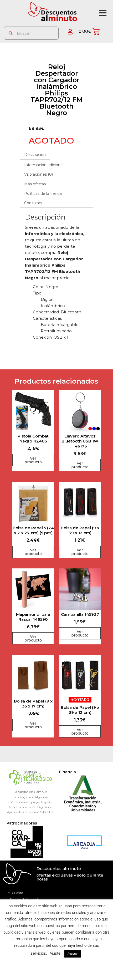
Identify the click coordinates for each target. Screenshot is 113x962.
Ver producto (33, 460)
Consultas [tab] (33, 203)
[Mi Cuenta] (66, 31)
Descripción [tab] (35, 154)
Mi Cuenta (15, 893)
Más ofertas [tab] (35, 184)
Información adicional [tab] (43, 164)
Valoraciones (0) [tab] (38, 174)
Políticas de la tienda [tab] (43, 193)
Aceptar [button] (73, 953)
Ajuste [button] (55, 953)
